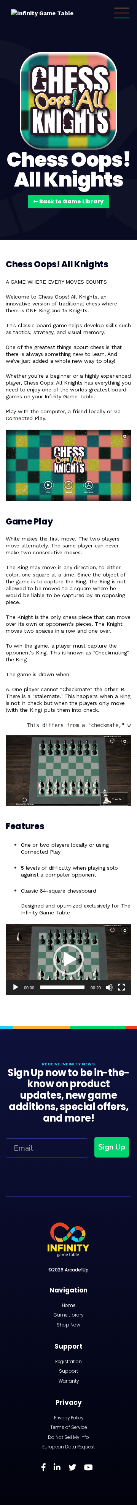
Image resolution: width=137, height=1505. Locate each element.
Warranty (69, 1381)
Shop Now (68, 1325)
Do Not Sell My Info (68, 1437)
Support (68, 1371)
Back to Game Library (71, 201)
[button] (68, 959)
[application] (68, 959)
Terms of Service (68, 1427)
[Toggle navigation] (121, 13)
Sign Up (111, 1147)
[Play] (15, 987)
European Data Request (68, 1447)
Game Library (68, 1315)
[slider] (62, 987)
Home (68, 1305)
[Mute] (109, 987)
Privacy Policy (68, 1418)
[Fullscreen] (121, 987)
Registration (68, 1362)
